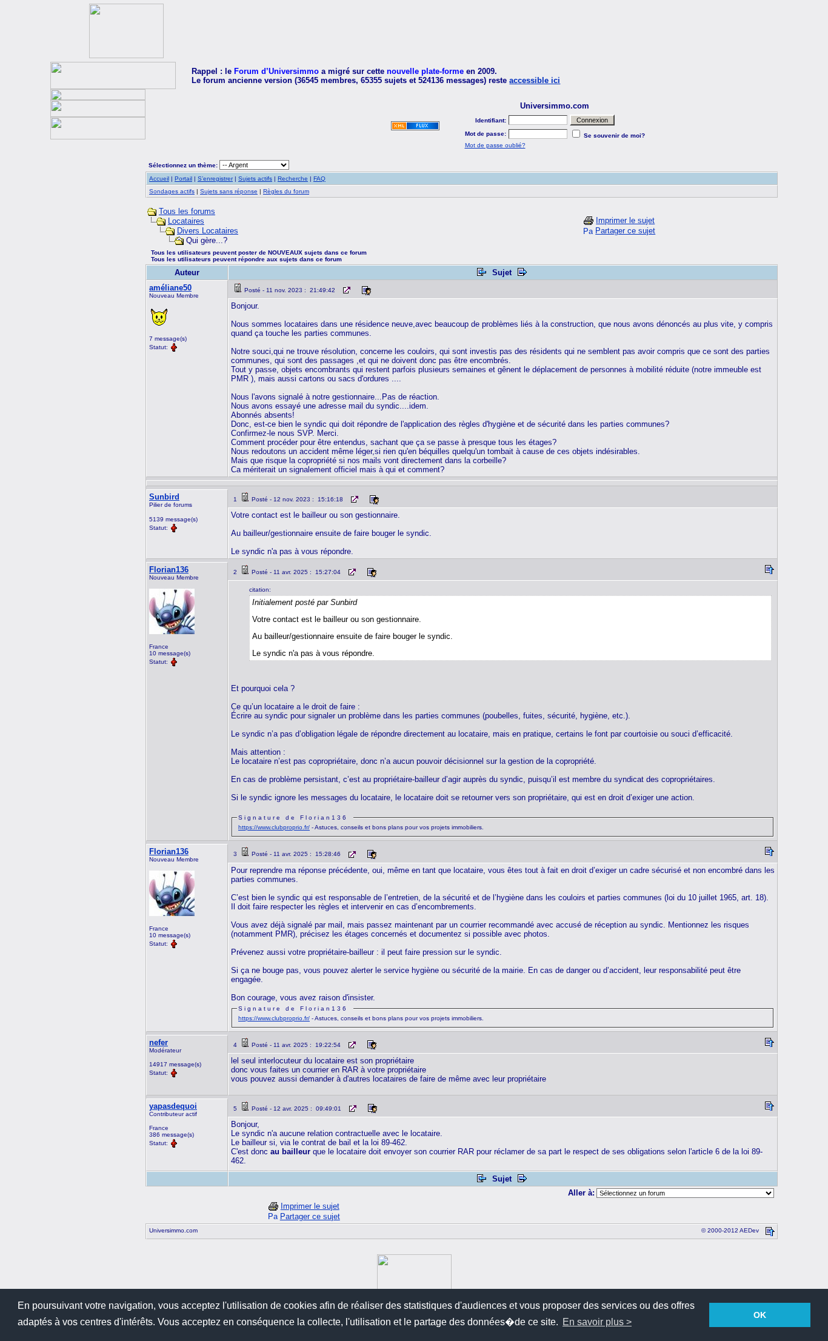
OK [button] (759, 1315)
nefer (158, 1042)
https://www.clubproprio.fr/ (274, 827)
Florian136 (169, 569)
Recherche (293, 178)
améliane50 (170, 287)
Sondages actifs (172, 191)
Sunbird (164, 496)
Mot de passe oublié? (495, 145)
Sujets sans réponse (229, 191)
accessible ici (534, 80)
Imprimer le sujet (625, 220)
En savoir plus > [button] (597, 1322)
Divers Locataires (207, 230)
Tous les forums (187, 211)
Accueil (159, 178)
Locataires (186, 221)
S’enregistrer (215, 178)
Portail (183, 178)
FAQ (319, 178)
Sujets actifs (255, 178)
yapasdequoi (173, 1106)
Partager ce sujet (625, 230)
